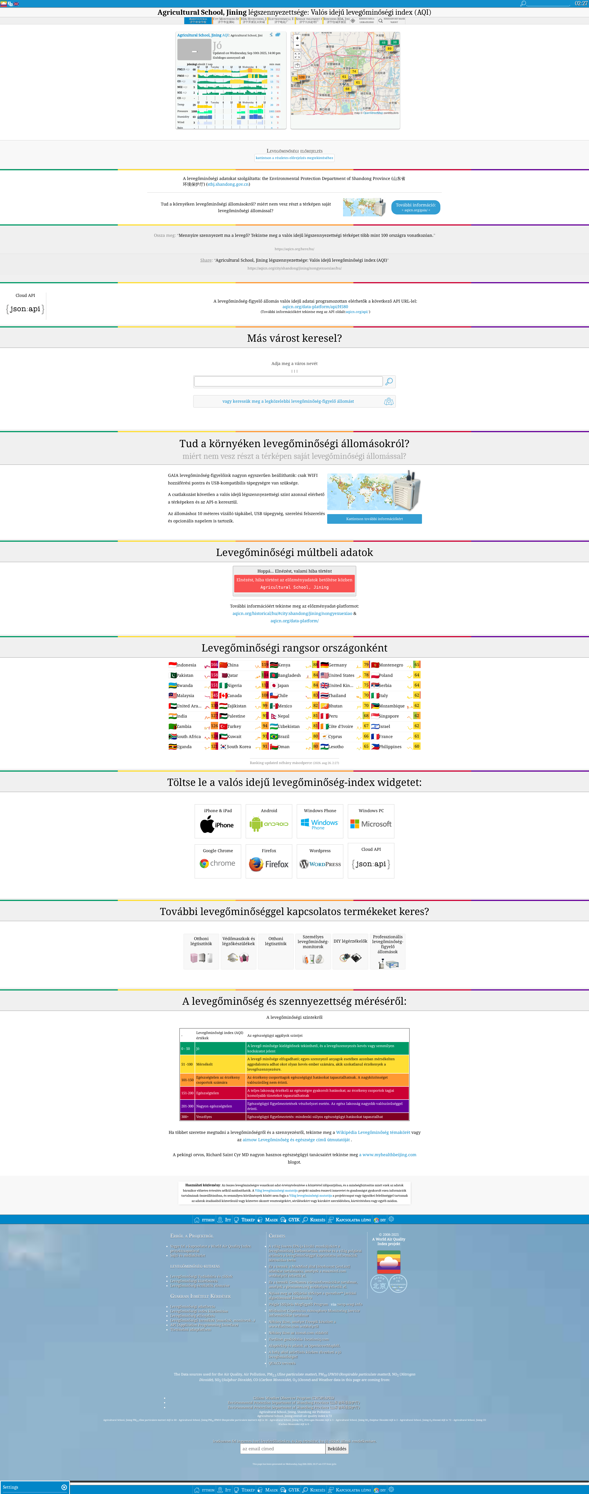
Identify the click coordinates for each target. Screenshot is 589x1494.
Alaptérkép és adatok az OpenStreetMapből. (304, 1345)
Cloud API (371, 849)
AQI (203, 35)
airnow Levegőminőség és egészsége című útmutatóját (296, 1139)
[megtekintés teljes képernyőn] (277, 35)
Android (269, 810)
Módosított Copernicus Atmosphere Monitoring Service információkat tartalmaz (314, 1312)
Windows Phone (320, 810)
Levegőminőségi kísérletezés (194, 1281)
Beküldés (337, 1448)
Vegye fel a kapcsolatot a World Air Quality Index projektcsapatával (210, 1248)
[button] (301, 80)
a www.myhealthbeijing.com (387, 1154)
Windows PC (371, 810)
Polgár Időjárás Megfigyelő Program (298, 1304)
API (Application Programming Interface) (204, 1325)
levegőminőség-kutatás (195, 1265)
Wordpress (320, 850)
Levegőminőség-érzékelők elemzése (200, 1285)
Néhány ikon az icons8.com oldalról (298, 1332)
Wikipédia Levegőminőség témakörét (373, 1132)
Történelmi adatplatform (190, 1329)
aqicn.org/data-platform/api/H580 (315, 306)
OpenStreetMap (373, 113)
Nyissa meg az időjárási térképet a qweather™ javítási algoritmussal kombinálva (312, 1295)
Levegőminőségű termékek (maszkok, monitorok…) (212, 1320)
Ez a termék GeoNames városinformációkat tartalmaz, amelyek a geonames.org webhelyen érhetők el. (313, 1284)
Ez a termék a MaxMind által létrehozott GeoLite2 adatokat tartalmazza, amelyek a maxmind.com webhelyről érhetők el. (309, 1271)
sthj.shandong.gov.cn (228, 184)
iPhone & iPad (218, 810)
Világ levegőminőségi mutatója (276, 1190)
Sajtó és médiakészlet (187, 1255)
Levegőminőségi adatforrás (192, 1306)
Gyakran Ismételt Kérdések (200, 1296)
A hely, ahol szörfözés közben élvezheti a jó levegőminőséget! (305, 1354)
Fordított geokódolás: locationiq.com (299, 1339)
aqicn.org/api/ (357, 311)
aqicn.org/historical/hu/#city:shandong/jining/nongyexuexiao (292, 613)
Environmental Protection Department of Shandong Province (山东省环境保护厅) (294, 1402)
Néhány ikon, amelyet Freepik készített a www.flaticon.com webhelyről (302, 1324)
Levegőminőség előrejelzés (192, 1315)
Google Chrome (218, 850)
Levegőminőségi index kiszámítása (199, 1311)
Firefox (269, 850)
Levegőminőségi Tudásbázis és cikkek (201, 1276)
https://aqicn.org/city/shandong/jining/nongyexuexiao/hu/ (295, 268)
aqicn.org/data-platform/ (295, 620)
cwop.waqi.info (349, 1304)
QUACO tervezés (282, 1363)
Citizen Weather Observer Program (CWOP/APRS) (293, 1398)
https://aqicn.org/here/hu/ (294, 249)
